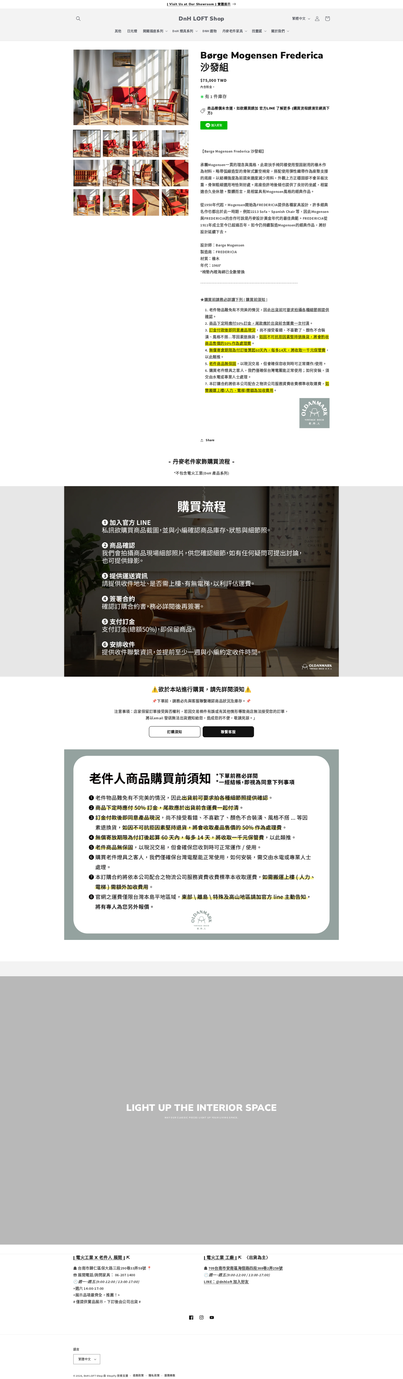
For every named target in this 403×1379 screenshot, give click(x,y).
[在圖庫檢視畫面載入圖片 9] (86, 202)
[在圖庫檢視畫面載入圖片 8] (175, 173)
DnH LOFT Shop (93, 1375)
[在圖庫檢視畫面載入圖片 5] (86, 173)
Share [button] (210, 440)
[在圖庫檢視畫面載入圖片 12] (175, 202)
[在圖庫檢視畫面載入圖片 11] (145, 202)
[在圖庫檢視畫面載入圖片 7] (145, 173)
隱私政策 (154, 1375)
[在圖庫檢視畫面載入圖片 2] (116, 143)
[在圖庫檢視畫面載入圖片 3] (145, 143)
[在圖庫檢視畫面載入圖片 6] (116, 173)
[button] (78, 19)
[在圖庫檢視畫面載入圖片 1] (86, 143)
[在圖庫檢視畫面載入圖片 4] (175, 143)
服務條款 (169, 1375)
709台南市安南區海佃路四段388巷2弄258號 (245, 1268)
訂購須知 (174, 732)
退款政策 (138, 1375)
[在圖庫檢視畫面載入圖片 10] (116, 202)
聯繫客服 (228, 732)
